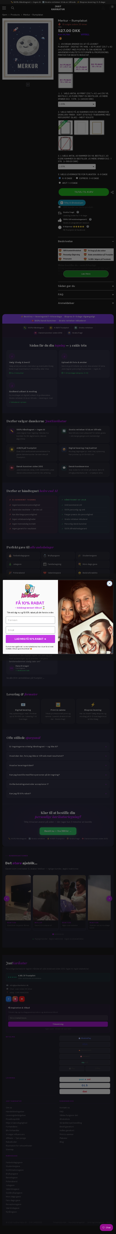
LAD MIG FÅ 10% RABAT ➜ (30, 639)
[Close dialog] (109, 583)
